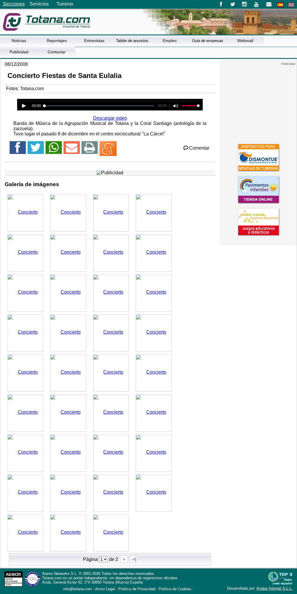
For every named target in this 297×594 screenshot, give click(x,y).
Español (280, 5)
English (291, 5)
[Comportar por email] (72, 150)
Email (269, 4)
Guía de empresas (207, 40)
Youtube (257, 4)
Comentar (199, 148)
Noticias (19, 40)
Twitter (233, 4)
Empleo (170, 40)
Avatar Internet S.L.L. (274, 588)
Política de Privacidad (136, 589)
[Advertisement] (258, 102)
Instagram (245, 4)
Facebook (221, 4)
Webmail (245, 40)
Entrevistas (94, 40)
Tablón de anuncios (132, 40)
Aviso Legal (105, 589)
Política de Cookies (175, 589)
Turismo (65, 3)
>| (133, 559)
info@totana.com (77, 589)
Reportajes (57, 40)
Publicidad (19, 52)
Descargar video (110, 118)
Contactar (57, 52)
